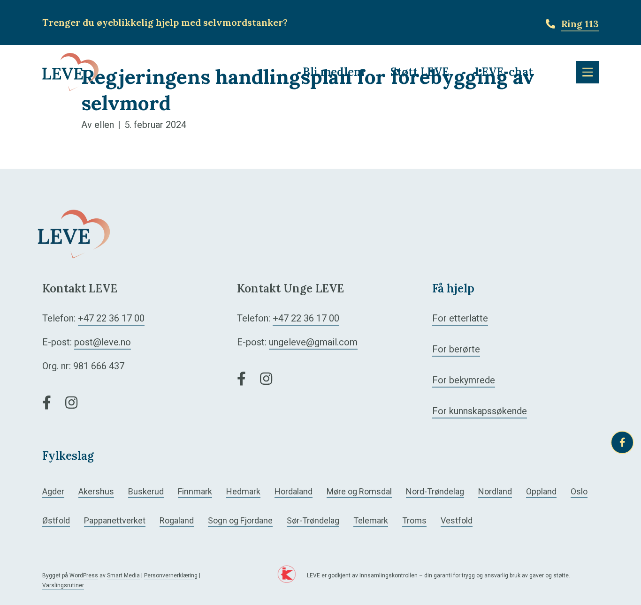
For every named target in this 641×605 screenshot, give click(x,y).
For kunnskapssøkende (479, 411)
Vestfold (457, 520)
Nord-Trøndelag (435, 491)
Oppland (541, 491)
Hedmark (243, 491)
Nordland (495, 491)
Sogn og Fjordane (240, 520)
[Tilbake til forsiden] (70, 71)
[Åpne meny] (587, 72)
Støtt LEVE (419, 72)
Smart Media (123, 575)
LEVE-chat (504, 72)
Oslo (579, 491)
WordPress (83, 575)
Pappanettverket (114, 520)
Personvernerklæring (171, 575)
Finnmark (195, 491)
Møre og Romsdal (359, 491)
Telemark (370, 520)
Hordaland (294, 491)
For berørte (456, 349)
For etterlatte (460, 318)
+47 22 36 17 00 (111, 318)
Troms (414, 520)
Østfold (56, 520)
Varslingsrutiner (63, 585)
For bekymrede (463, 380)
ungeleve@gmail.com (313, 342)
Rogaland (177, 520)
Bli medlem (333, 72)
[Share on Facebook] (622, 442)
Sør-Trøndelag (313, 520)
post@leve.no (102, 342)
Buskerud (146, 491)
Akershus (96, 491)
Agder (53, 491)
